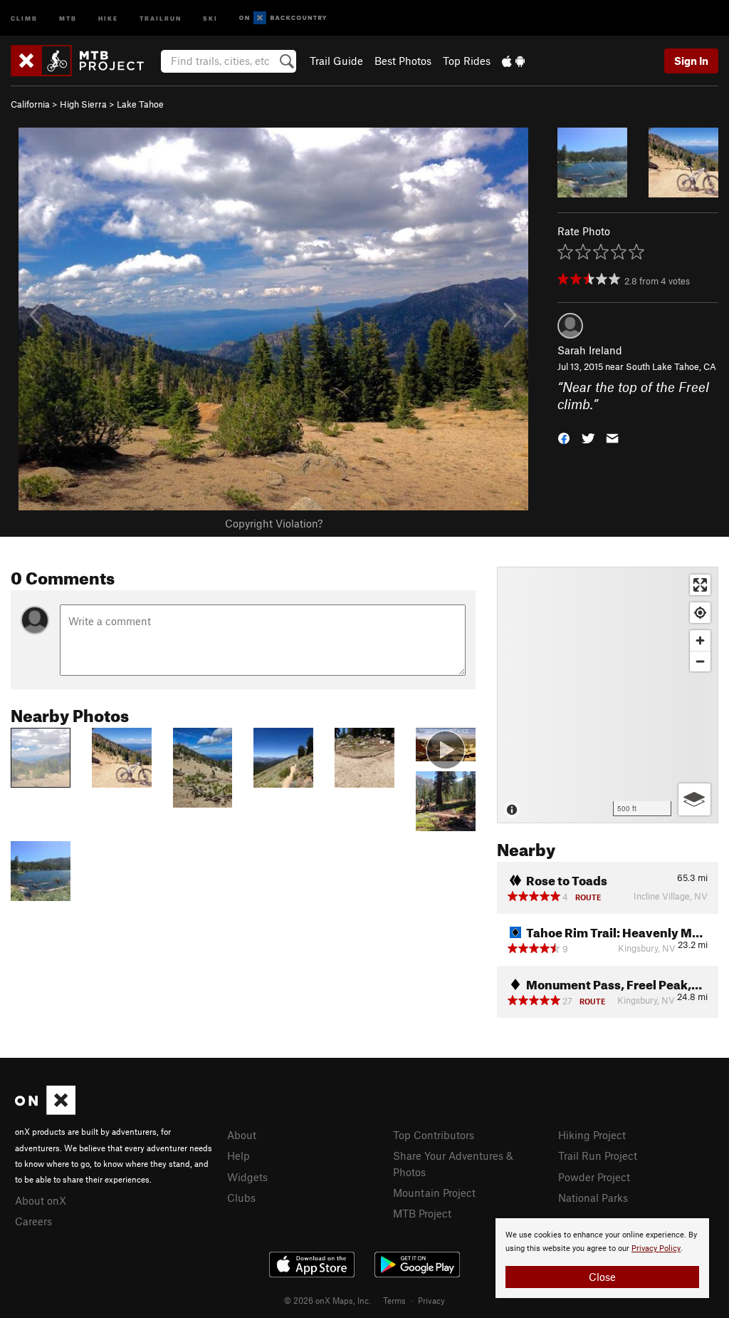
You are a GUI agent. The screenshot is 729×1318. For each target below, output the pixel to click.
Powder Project (594, 1176)
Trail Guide (336, 60)
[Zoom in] (700, 640)
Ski (210, 17)
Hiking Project (592, 1134)
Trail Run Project (597, 1155)
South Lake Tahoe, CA (671, 366)
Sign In (691, 60)
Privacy (431, 1300)
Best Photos (402, 60)
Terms (394, 1300)
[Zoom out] (700, 661)
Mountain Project (434, 1192)
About (241, 1134)
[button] (563, 437)
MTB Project (422, 1213)
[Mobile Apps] (513, 60)
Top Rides (467, 60)
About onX (40, 1200)
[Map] (608, 695)
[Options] (694, 799)
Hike (108, 17)
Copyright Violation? (273, 523)
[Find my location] (700, 612)
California (30, 104)
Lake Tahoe (140, 104)
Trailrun (161, 17)
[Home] (84, 60)
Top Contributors (433, 1134)
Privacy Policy (656, 1248)
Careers (33, 1221)
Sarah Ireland (589, 350)
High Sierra (83, 104)
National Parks (593, 1197)
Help (238, 1155)
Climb (24, 17)
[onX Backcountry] (283, 18)
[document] (602, 1258)
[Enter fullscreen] (700, 585)
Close (602, 1276)
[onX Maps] (45, 1110)
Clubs (241, 1197)
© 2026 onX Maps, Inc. (327, 1300)
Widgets (247, 1176)
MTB (68, 17)
